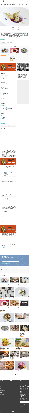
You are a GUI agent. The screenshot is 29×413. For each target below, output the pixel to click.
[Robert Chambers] (14, 354)
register (6, 269)
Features (1, 392)
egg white (3, 93)
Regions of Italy (2, 394)
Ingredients (1, 388)
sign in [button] (4, 269)
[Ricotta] (14, 280)
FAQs (10, 391)
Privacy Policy (11, 401)
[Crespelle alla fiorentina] (4, 354)
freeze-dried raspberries (7, 249)
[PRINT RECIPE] (13, 73)
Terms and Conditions (12, 403)
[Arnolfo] (24, 354)
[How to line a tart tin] (22, 317)
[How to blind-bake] (14, 328)
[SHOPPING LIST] (15, 73)
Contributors (11, 397)
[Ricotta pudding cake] (22, 365)
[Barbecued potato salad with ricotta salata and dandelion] (24, 50)
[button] (27, 1)
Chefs (1, 396)
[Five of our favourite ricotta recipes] (7, 292)
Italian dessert (23, 34)
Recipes (1, 386)
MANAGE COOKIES (14, 411)
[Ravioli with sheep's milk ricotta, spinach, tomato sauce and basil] (7, 342)
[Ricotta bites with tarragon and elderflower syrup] (24, 303)
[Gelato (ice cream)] (7, 317)
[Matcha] (22, 292)
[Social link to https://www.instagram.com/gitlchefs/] (22, 382)
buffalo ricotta (5, 84)
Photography (11, 399)
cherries (5, 109)
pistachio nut (5, 119)
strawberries (5, 108)
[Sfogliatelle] (5, 50)
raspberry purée (6, 107)
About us (11, 393)
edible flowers (3, 123)
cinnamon (6, 201)
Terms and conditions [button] (22, 406)
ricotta (13, 33)
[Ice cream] (14, 303)
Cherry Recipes (3, 42)
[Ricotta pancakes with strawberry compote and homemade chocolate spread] (14, 50)
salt (4, 92)
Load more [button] (14, 374)
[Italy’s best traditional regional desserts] (7, 365)
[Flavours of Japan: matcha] (22, 342)
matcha (4, 98)
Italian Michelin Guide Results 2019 (4, 384)
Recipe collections (2, 390)
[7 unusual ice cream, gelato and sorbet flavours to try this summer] (24, 328)
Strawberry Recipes (9, 42)
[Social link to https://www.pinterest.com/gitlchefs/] (21, 382)
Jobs (10, 395)
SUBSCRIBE (6, 263)
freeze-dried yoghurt (6, 250)
